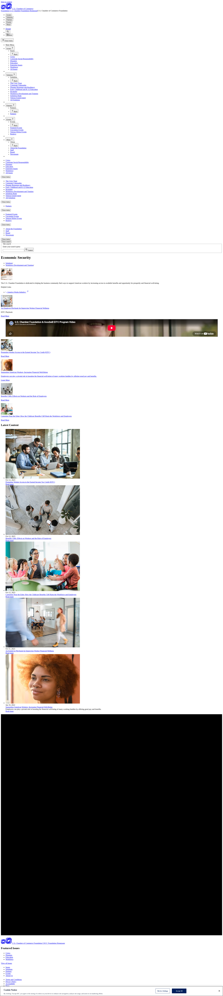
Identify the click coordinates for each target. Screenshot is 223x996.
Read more (10, 484)
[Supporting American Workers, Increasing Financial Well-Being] (43, 703)
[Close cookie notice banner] (219, 990)
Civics (8, 953)
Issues (9, 15)
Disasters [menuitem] (9, 164)
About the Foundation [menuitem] (14, 229)
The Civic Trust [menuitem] (11, 181)
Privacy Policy (11, 982)
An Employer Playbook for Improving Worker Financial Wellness (25, 308)
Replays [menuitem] (8, 221)
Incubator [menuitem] (9, 189)
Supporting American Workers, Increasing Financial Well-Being (29, 707)
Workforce (9, 959)
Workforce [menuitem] (9, 171)
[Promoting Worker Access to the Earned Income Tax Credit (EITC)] (43, 478)
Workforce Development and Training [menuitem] (19, 191)
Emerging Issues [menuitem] (12, 169)
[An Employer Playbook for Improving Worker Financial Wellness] (43, 647)
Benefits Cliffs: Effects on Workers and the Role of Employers (24, 396)
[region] (111, 991)
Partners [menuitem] (8, 206)
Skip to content (6, 2)
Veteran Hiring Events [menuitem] (14, 218)
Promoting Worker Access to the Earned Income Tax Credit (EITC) (25, 352)
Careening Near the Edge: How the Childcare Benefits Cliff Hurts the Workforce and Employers (36, 416)
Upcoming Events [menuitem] (12, 216)
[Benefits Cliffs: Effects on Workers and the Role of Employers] (43, 534)
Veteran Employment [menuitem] (13, 196)
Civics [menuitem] (8, 160)
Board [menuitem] (8, 233)
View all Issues (6, 963)
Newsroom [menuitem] (10, 235)
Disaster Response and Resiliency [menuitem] (18, 185)
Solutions (10, 17)
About (8, 25)
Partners (9, 20)
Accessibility (10, 984)
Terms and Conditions (14, 980)
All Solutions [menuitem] (10, 198)
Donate (8, 29)
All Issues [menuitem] (9, 173)
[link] (8, 32)
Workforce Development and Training (19, 265)
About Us (9, 976)
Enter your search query (11, 247)
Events (9, 22)
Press (7, 986)
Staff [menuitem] (7, 231)
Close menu (6, 177)
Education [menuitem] (9, 167)
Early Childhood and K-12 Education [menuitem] (19, 187)
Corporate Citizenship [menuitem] (14, 183)
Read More (5, 316)
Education (9, 957)
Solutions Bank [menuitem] (11, 194)
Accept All (179, 991)
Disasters (9, 955)
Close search (6, 242)
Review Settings (162, 991)
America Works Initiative (16, 292)
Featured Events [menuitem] (11, 214)
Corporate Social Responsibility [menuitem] (17, 162)
